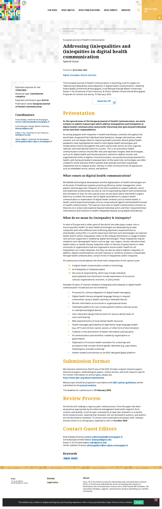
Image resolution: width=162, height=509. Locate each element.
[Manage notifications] (156, 500)
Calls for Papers (77, 29)
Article (89, 29)
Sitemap (51, 478)
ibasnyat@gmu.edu (24, 128)
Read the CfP (104, 101)
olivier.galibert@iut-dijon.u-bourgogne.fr (33, 141)
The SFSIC (52, 10)
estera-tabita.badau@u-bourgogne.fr (32, 122)
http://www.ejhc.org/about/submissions (83, 377)
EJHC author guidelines (124, 382)
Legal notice (52, 482)
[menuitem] (52, 10)
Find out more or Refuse (122, 502)
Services (125, 10)
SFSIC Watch (68, 10)
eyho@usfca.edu (23, 135)
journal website (88, 385)
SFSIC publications (89, 10)
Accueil (66, 29)
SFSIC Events (110, 10)
